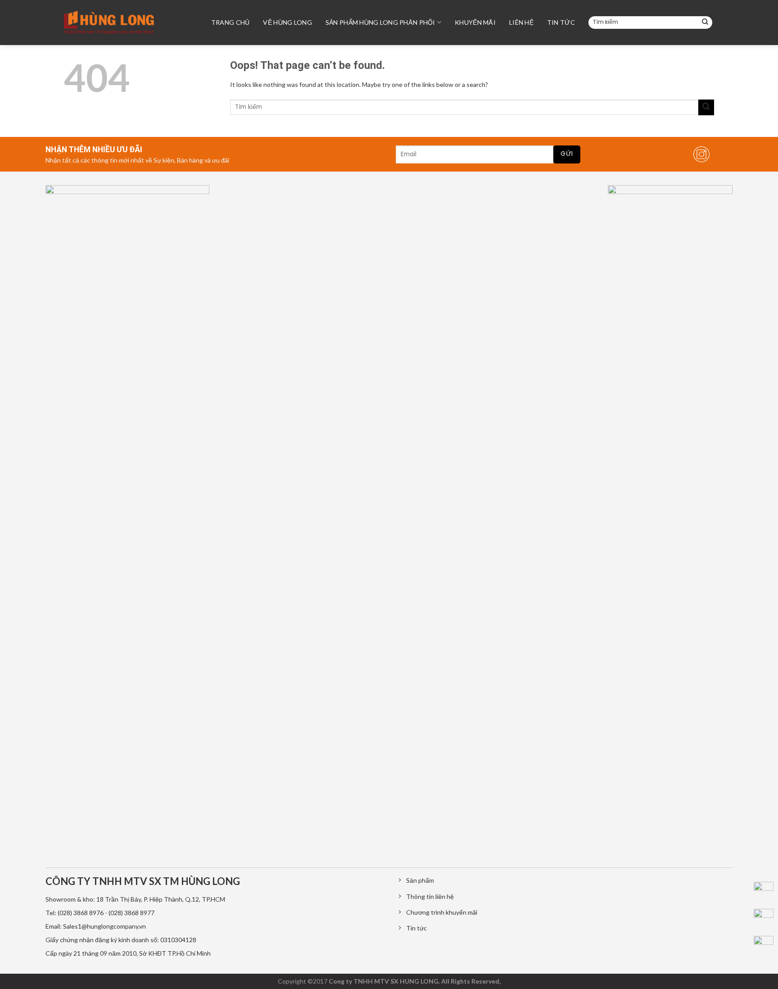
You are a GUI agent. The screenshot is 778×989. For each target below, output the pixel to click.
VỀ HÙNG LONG (287, 22)
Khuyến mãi (475, 22)
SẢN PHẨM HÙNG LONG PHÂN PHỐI (380, 22)
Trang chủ (230, 22)
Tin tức (561, 22)
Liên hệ (521, 22)
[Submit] (705, 22)
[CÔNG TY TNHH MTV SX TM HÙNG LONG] (109, 22)
